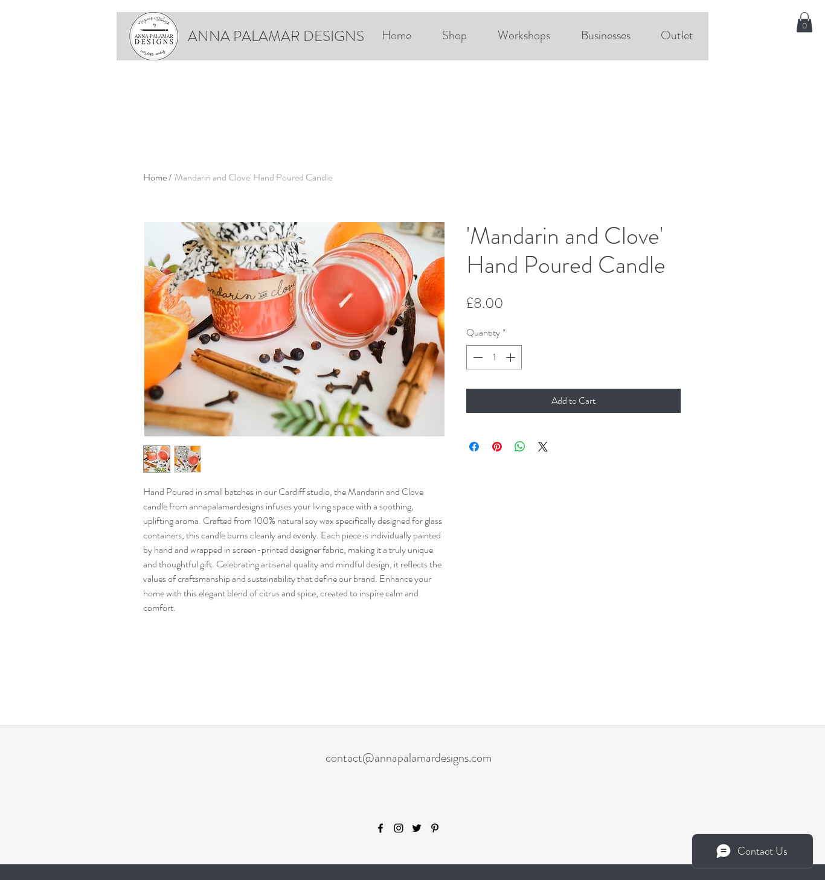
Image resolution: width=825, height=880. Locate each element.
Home (155, 177)
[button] (804, 22)
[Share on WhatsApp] (520, 446)
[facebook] (380, 828)
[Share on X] (543, 446)
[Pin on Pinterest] (497, 446)
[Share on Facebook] (474, 446)
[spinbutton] (494, 357)
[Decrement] (476, 357)
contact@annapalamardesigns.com (409, 758)
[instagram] (399, 828)
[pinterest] (435, 828)
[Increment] (511, 357)
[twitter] (417, 828)
